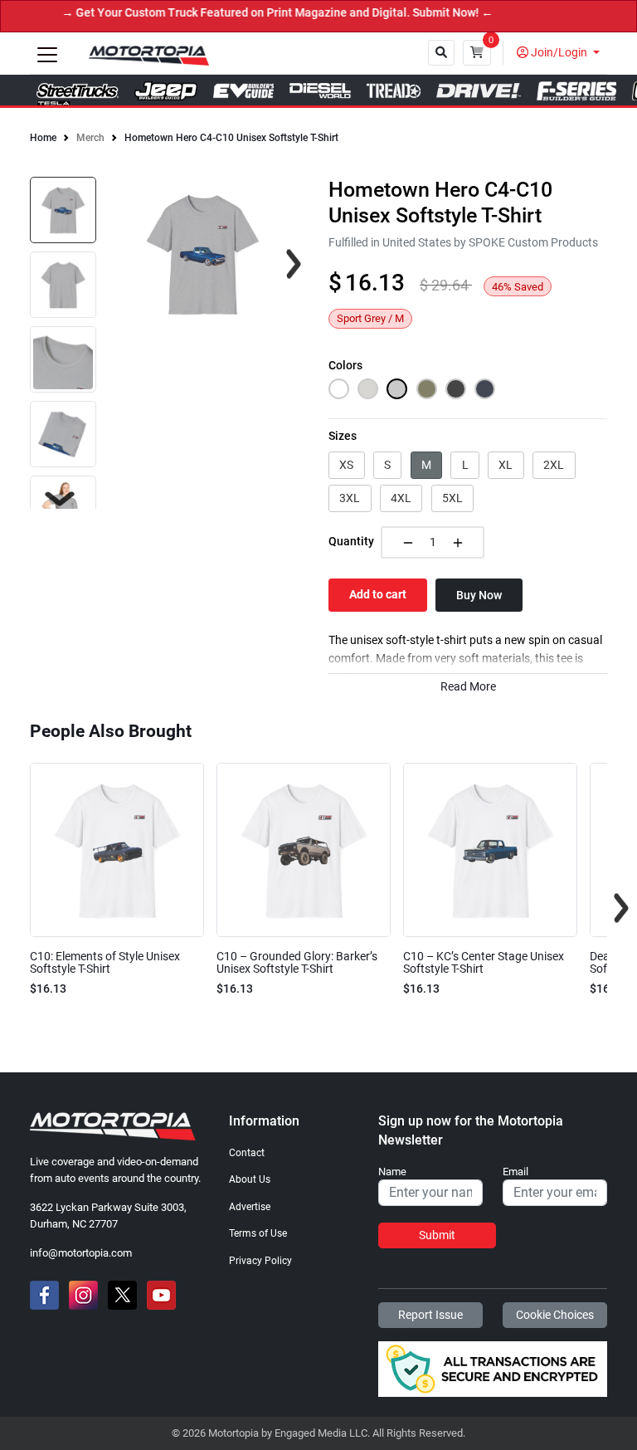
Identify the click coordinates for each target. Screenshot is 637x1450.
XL (505, 464)
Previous (15, 908)
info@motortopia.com (81, 1253)
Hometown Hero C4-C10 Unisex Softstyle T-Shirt (231, 138)
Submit (437, 1235)
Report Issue (430, 1314)
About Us (249, 1179)
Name (392, 1172)
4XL (401, 498)
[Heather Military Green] (426, 388)
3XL (349, 498)
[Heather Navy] (484, 388)
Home (43, 138)
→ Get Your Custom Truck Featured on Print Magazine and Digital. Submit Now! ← (243, 13)
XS (346, 464)
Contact (247, 1153)
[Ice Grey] (367, 388)
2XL (553, 464)
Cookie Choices (555, 1314)
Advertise (249, 1207)
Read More (468, 687)
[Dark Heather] (455, 388)
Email (515, 1172)
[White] (338, 388)
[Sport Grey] (397, 388)
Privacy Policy (260, 1261)
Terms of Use (258, 1233)
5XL (452, 498)
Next (59, 499)
